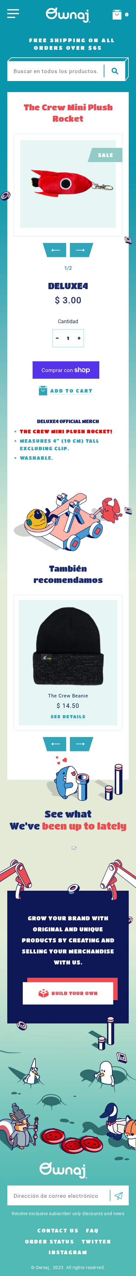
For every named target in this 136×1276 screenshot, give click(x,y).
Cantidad (68, 321)
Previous (54, 250)
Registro (116, 1195)
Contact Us (58, 1230)
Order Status (49, 1241)
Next (81, 250)
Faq (92, 1230)
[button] (68, 268)
